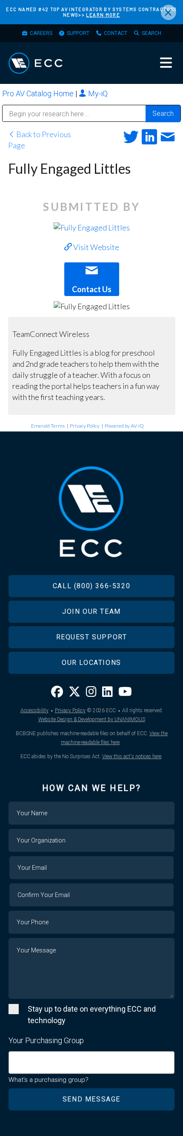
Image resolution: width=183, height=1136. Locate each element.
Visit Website (95, 247)
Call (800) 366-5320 (91, 586)
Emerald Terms (48, 426)
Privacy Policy (85, 426)
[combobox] (91, 1062)
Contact (115, 33)
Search (151, 33)
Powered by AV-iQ (124, 426)
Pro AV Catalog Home (38, 93)
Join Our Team (91, 611)
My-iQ (97, 93)
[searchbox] (14, 1058)
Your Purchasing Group (46, 1040)
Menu (165, 62)
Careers (41, 33)
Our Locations (91, 663)
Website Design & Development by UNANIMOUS (91, 719)
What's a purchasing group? (49, 1080)
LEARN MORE (103, 14)
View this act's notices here (131, 756)
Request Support (91, 637)
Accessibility (34, 710)
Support (78, 33)
